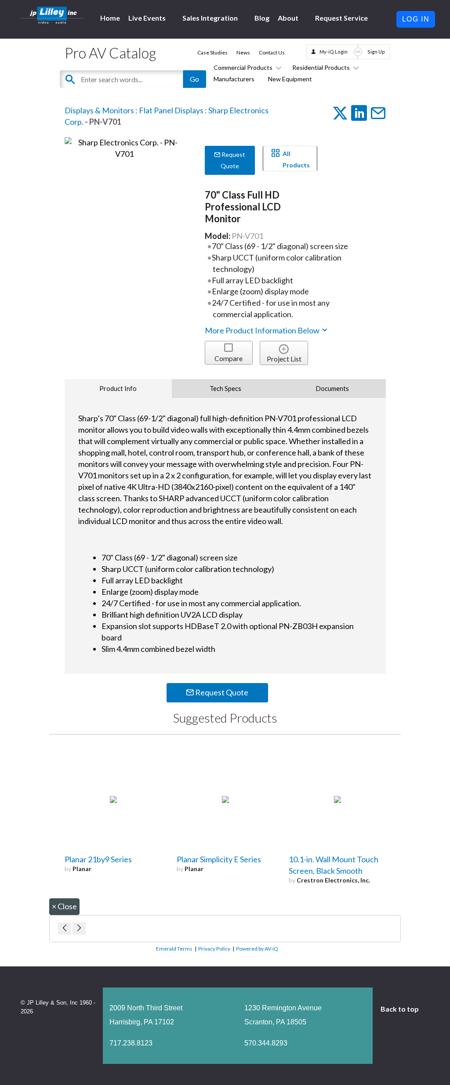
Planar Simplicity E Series (219, 859)
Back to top (400, 1009)
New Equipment (290, 79)
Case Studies (212, 52)
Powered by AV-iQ (257, 948)
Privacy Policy (214, 948)
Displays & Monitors (99, 110)
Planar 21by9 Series (98, 859)
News (243, 52)
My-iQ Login (333, 51)
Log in (416, 19)
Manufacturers (234, 79)
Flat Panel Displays (171, 110)
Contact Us (272, 52)
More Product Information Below (263, 330)
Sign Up (376, 51)
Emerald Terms (174, 948)
